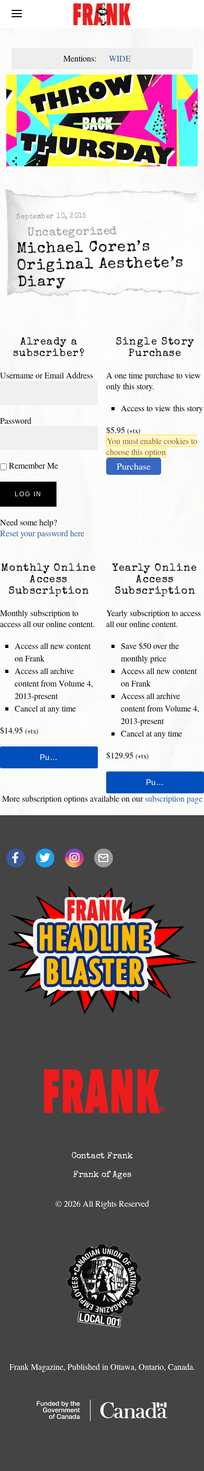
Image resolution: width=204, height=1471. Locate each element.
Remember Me (32, 465)
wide (120, 58)
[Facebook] (15, 858)
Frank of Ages (102, 1175)
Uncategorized (72, 232)
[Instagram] (74, 858)
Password (15, 420)
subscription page (173, 798)
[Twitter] (45, 858)
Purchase (134, 466)
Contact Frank (102, 1157)
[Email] (103, 858)
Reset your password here (42, 533)
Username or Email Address (46, 375)
